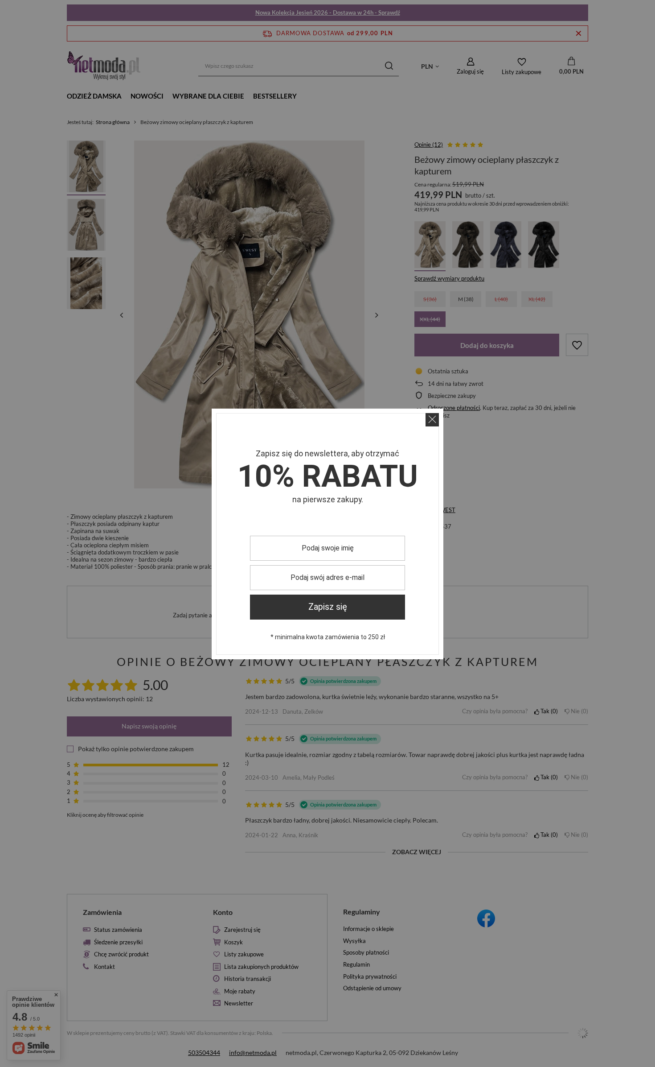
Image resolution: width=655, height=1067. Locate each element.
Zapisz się (327, 607)
